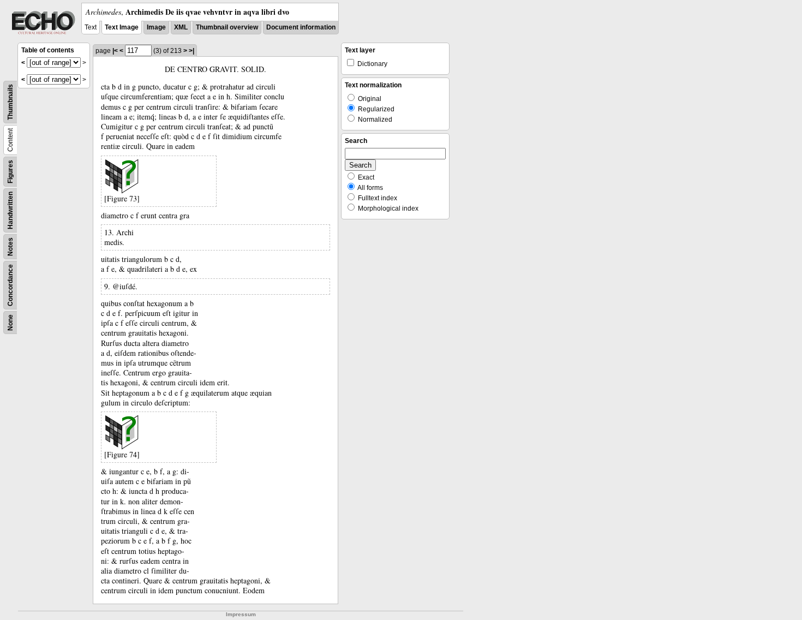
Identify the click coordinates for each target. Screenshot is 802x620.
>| (191, 51)
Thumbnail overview (227, 27)
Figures (10, 171)
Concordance (10, 285)
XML (181, 27)
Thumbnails (10, 102)
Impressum (241, 614)
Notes (10, 246)
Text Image (122, 27)
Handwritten (10, 210)
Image (156, 27)
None (10, 322)
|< (115, 51)
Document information (301, 27)
